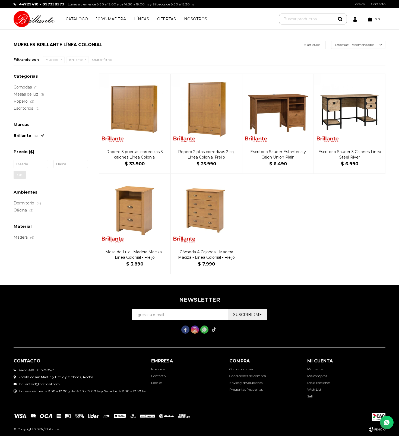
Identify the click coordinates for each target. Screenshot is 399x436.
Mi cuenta (315, 369)
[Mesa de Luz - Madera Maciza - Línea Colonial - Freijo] (134, 209)
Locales (359, 4)
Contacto (378, 4)
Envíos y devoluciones (245, 383)
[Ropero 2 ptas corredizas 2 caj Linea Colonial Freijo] (206, 109)
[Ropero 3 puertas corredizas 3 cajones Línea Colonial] (134, 109)
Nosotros (195, 19)
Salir (310, 396)
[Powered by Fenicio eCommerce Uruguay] (377, 429)
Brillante (76, 60)
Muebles (52, 60)
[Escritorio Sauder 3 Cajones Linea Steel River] (349, 109)
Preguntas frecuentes (246, 389)
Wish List (314, 389)
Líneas (141, 19)
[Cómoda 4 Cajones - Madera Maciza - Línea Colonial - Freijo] (206, 209)
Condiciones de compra (247, 376)
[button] (340, 19)
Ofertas (166, 19)
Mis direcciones (318, 383)
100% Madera (111, 19)
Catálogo (77, 19)
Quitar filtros (102, 60)
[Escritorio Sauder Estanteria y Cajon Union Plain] (278, 109)
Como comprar (241, 369)
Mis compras (317, 376)
